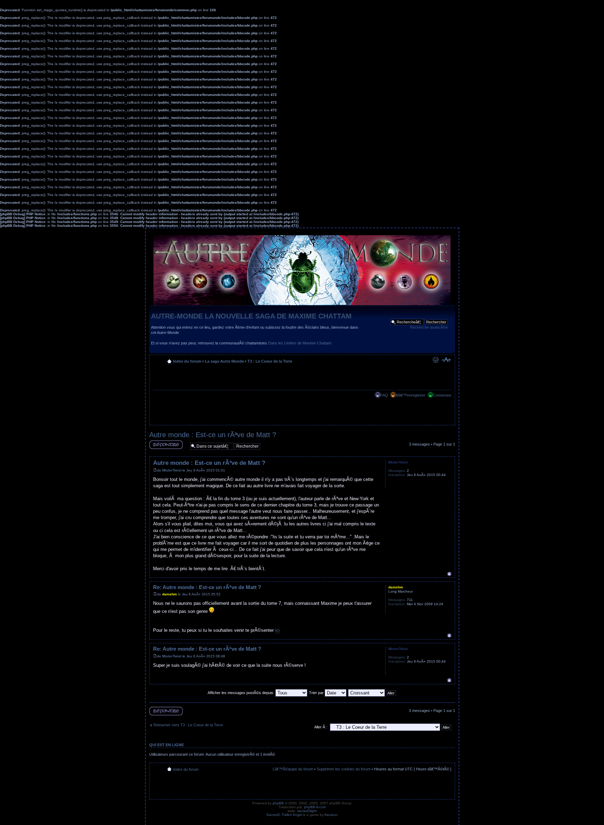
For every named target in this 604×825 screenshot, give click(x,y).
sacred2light (307, 811)
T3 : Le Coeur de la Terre (269, 361)
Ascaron (331, 815)
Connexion (442, 395)
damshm (169, 594)
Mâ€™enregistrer (410, 395)
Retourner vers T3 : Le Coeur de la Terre (188, 725)
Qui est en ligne (166, 745)
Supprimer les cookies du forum (344, 769)
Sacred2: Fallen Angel (284, 815)
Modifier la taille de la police (446, 360)
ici (277, 630)
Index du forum (187, 361)
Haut (449, 574)
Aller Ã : (320, 727)
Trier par (317, 693)
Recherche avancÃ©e (429, 327)
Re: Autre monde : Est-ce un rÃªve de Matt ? (207, 587)
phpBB (278, 803)
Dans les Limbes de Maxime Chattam (299, 343)
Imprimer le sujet (435, 360)
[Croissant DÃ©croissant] (372, 693)
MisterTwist (171, 470)
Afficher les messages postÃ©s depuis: (241, 693)
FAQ (384, 395)
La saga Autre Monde (224, 361)
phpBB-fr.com (315, 807)
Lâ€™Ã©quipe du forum (293, 769)
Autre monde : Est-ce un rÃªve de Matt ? (212, 435)
